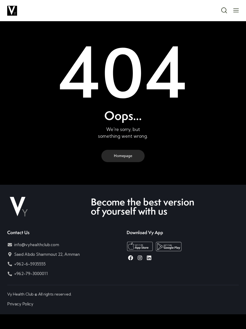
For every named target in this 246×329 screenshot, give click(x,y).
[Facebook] (131, 258)
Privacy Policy (20, 303)
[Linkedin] (149, 258)
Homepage (123, 155)
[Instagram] (140, 258)
